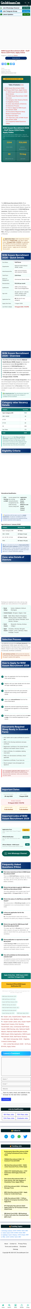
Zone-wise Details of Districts (16, 104)
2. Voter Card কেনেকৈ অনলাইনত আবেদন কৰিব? (13, 1233)
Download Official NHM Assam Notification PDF (16, 985)
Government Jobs (5, 69)
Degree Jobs (26, 1016)
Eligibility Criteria (12, 102)
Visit (27, 844)
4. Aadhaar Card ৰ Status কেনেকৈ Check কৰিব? (15, 1235)
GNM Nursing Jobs (12, 1029)
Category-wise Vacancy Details (17, 100)
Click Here (26, 14)
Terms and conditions (11, 1246)
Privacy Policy (22, 1243)
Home (2, 68)
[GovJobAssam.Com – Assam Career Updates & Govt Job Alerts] (10, 3)
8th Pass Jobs (9, 1114)
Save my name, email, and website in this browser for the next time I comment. (16, 1094)
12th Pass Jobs (8, 1118)
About (6, 1243)
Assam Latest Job (16, 58)
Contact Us (13, 1243)
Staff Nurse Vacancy (20, 1036)
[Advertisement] (15, 32)
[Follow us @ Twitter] (25, 1138)
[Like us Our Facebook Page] (6, 1138)
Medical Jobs (18, 1019)
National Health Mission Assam (17, 1031)
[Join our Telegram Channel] (12, 1138)
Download (26, 837)
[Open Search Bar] (25, 3)
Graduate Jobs (22, 1118)
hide (22, 85)
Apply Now (25, 830)
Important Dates (12, 115)
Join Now (26, 8)
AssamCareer (16, 1016)
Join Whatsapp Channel (17, 853)
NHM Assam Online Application (11, 1034)
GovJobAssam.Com (23, 1252)
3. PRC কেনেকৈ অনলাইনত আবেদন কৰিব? (11, 1237)
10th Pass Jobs (22, 1114)
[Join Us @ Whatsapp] (19, 1138)
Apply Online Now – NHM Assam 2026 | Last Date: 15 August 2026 (16, 976)
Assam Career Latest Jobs (12, 1021)
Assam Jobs (7, 1016)
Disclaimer (23, 1246)
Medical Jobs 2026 (6, 71)
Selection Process (12, 106)
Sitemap (15, 1249)
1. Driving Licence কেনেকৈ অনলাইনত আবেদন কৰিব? (14, 1231)
